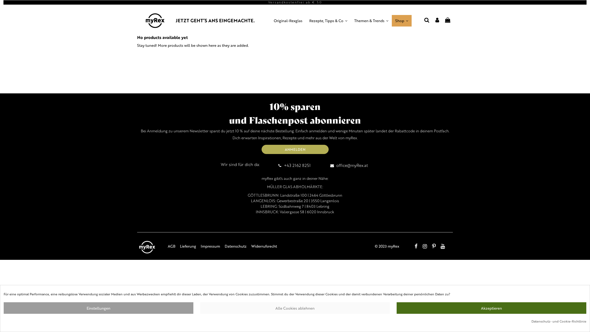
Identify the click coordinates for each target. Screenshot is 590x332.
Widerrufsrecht (264, 246)
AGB (171, 246)
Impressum (210, 246)
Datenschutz (236, 246)
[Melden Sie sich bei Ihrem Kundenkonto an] (437, 20)
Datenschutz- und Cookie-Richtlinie (558, 321)
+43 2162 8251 (297, 165)
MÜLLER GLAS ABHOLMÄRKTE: (295, 186)
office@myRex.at (352, 165)
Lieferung (188, 246)
